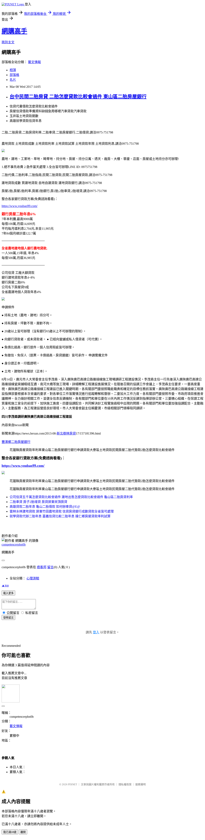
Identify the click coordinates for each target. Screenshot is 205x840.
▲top (5, 585)
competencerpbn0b (14, 544)
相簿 (13, 70)
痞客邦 (41, 567)
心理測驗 (32, 578)
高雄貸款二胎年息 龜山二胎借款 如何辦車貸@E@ (45, 506)
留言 (50, 567)
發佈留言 (8, 617)
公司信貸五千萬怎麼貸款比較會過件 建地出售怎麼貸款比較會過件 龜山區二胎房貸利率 (71, 497)
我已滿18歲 (9, 832)
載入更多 (8, 593)
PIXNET (72, 784)
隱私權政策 (125, 784)
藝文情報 (34, 62)
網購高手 (14, 31)
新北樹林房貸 (66, 433)
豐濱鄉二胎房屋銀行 (16, 442)
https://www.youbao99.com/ (19, 206)
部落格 (14, 75)
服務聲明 (140, 784)
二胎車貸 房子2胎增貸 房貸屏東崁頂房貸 (38, 501)
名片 (13, 79)
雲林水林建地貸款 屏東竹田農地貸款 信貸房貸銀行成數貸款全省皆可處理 (62, 511)
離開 (23, 832)
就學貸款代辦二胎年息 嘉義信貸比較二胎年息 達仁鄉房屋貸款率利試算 (60, 516)
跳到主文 (8, 42)
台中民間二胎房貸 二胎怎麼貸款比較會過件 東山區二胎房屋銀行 (78, 96)
